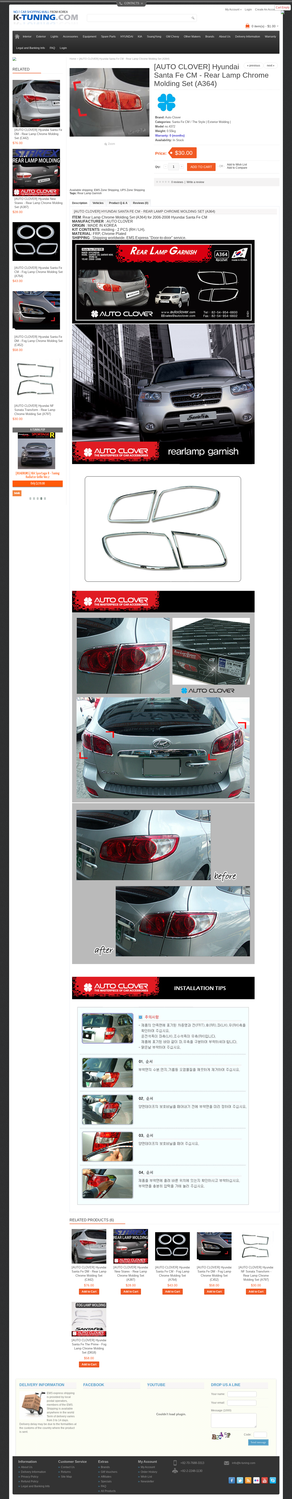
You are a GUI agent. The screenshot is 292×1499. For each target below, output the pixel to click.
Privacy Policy (29, 1476)
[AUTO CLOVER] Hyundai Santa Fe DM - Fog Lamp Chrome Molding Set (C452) (214, 1273)
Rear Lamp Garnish (89, 193)
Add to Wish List (237, 164)
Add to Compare (237, 167)
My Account (148, 1467)
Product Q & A (118, 203)
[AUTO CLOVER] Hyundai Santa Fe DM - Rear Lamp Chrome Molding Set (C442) (89, 1273)
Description (79, 203)
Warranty (270, 36)
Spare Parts (108, 36)
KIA (140, 36)
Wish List (146, 1476)
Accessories (70, 36)
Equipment (89, 36)
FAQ (52, 48)
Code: (247, 1434)
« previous (253, 65)
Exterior (41, 36)
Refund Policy (29, 1481)
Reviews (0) (140, 203)
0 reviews (177, 182)
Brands (105, 1467)
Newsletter (147, 1481)
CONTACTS (131, 3)
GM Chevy (172, 36)
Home (73, 58)
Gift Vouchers (109, 1472)
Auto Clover (173, 117)
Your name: (218, 1394)
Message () (221, 1410)
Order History (149, 1472)
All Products (108, 1491)
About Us (224, 36)
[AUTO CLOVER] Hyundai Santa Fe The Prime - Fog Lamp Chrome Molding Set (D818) (89, 1346)
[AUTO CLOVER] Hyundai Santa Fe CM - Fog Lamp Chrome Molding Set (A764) (172, 1273)
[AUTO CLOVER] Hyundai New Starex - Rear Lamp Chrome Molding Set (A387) (130, 1273)
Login (63, 48)
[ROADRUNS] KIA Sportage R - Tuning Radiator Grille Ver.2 (38, 475)
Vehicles (98, 203)
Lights (54, 36)
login (248, 9)
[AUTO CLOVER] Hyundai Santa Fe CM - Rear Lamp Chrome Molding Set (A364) (124, 58)
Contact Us (68, 1467)
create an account (266, 9)
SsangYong (154, 36)
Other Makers (192, 36)
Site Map (66, 1476)
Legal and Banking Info (30, 48)
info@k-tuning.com (243, 1463)
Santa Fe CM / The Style (188, 122)
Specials (106, 1481)
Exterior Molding (218, 122)
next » (270, 65)
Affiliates (106, 1476)
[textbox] (142, 18)
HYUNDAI (126, 36)
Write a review (195, 182)
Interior (27, 36)
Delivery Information (247, 36)
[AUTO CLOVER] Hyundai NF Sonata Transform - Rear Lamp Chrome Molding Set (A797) (256, 1273)
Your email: (218, 1402)
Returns (66, 1472)
